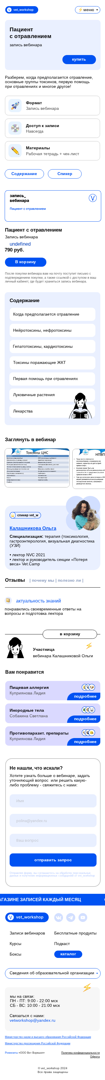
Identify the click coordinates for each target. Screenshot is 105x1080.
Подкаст (62, 944)
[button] (24, 174)
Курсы (15, 944)
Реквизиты (11, 1052)
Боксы (15, 954)
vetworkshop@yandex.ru (32, 1020)
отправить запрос (53, 860)
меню (88, 10)
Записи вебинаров (27, 933)
